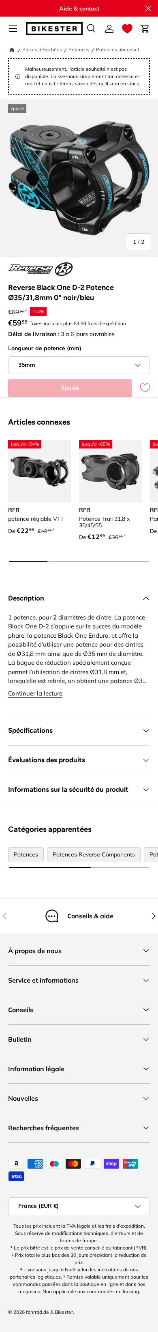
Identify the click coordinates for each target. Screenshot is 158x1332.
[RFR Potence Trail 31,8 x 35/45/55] (110, 471)
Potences (79, 50)
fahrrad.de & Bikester (49, 1312)
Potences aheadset (117, 50)
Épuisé (70, 387)
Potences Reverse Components (94, 854)
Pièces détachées (42, 50)
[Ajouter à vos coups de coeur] (141, 388)
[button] (127, 29)
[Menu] (13, 29)
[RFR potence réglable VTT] (39, 471)
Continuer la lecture (35, 693)
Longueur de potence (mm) (44, 348)
